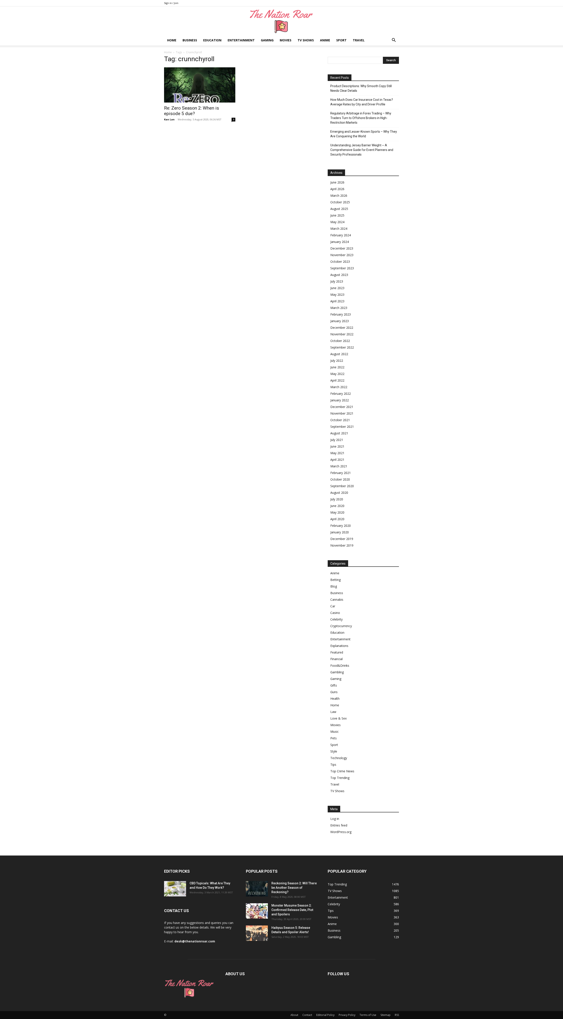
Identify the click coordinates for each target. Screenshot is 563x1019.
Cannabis (336, 599)
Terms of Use (368, 1015)
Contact (307, 1015)
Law (333, 712)
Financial (336, 659)
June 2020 (337, 506)
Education (212, 40)
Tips (333, 764)
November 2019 (341, 545)
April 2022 (337, 380)
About (294, 1015)
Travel (359, 40)
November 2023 (341, 255)
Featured (336, 652)
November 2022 (341, 334)
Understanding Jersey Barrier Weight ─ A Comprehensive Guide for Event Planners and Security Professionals (361, 149)
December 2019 (341, 539)
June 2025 (337, 215)
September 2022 (342, 347)
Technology (338, 758)
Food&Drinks (339, 665)
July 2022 (336, 360)
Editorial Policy (325, 1015)
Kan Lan (169, 119)
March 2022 (338, 387)
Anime (325, 40)
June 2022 (337, 367)
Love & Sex (338, 718)
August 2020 (339, 492)
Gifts (333, 685)
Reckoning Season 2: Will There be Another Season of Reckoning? (294, 887)
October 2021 (340, 420)
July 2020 (336, 499)
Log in (334, 819)
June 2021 (337, 446)
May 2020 (337, 512)
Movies (285, 40)
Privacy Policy (347, 1015)
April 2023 (337, 301)
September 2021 (342, 426)
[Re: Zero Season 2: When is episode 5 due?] (199, 85)
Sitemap (385, 1015)
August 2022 (339, 354)
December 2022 (341, 327)
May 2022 (337, 374)
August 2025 (339, 209)
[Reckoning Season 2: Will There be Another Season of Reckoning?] (257, 888)
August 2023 (339, 275)
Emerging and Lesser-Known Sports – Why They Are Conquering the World (363, 134)
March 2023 (338, 308)
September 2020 (342, 486)
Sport (341, 40)
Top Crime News (342, 771)
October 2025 (340, 202)
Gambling (337, 672)
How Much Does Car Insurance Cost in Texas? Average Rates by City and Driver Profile (361, 102)
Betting (335, 580)
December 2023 (341, 248)
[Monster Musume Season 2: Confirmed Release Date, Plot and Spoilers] (257, 911)
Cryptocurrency (341, 626)
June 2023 (337, 288)
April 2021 (337, 459)
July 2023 (336, 281)
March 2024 (338, 228)
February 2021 (340, 473)
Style (333, 751)
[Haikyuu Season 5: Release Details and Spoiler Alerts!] (257, 933)
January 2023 (339, 321)
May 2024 (337, 222)
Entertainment (241, 40)
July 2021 (336, 440)
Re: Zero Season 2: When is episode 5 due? (191, 110)
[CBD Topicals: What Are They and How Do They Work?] (175, 888)
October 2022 (340, 341)
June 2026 (337, 182)
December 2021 (341, 407)
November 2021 (341, 413)
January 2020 (339, 532)
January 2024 (339, 242)
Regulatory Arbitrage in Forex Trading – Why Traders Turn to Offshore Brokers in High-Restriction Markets (360, 118)
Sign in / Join (171, 3)
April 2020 (337, 519)
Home (171, 40)
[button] (393, 41)
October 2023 (340, 261)
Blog (333, 586)
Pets (333, 738)
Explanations (339, 646)
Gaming (267, 40)
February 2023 (340, 314)
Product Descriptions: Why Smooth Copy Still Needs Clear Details (361, 88)
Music (334, 731)
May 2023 (337, 294)
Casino (335, 613)
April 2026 (337, 189)
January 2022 (339, 400)
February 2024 (340, 235)
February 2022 (340, 393)
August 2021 (339, 433)
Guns (334, 692)
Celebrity (336, 619)
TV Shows (306, 40)
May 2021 (337, 453)
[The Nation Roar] (281, 21)
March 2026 (338, 195)
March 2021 (338, 466)
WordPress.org (340, 832)
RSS (397, 1015)
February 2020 (340, 525)
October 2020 (340, 479)
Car (332, 606)
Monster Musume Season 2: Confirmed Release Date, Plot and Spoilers (292, 910)
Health (335, 698)
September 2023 (342, 268)
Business (190, 40)
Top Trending (339, 778)
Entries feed (338, 825)
